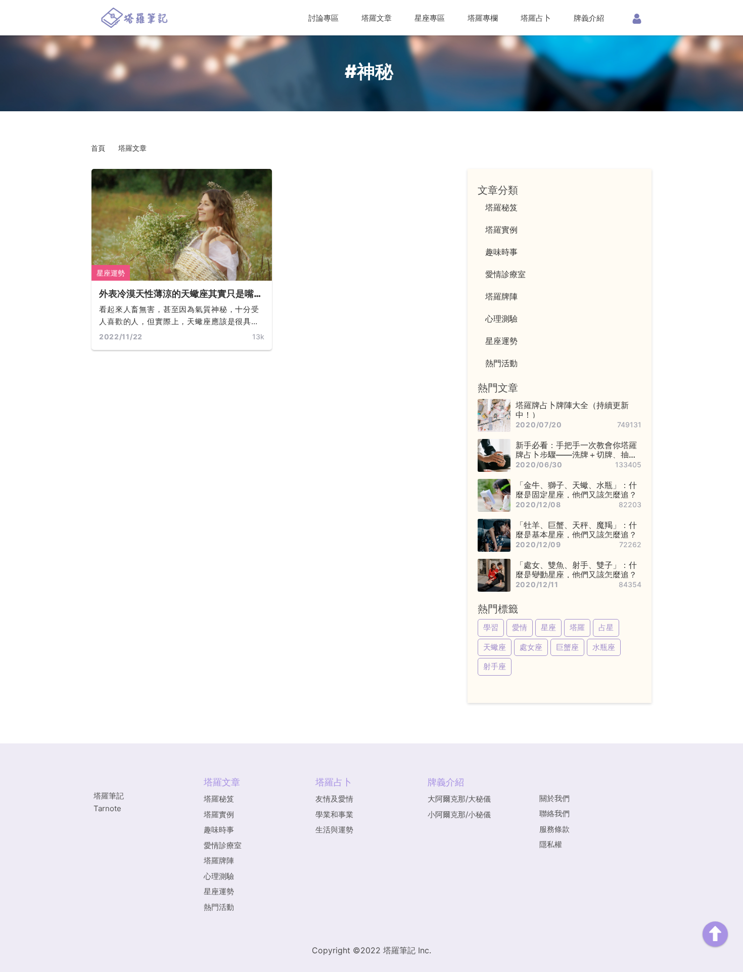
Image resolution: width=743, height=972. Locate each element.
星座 (548, 627)
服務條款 (554, 829)
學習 (490, 627)
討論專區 (323, 18)
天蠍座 (494, 647)
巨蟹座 (567, 647)
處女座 (531, 647)
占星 (606, 627)
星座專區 (429, 18)
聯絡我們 (554, 813)
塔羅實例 (219, 814)
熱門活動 (219, 907)
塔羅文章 (376, 18)
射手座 (494, 666)
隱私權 (550, 844)
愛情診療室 (223, 845)
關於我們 (554, 798)
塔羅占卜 (536, 18)
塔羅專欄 (483, 18)
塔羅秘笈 (219, 799)
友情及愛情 (334, 799)
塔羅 (577, 627)
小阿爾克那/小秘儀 (459, 814)
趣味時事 (219, 829)
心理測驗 (219, 876)
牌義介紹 (589, 18)
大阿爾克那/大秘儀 (459, 799)
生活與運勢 (334, 829)
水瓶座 (603, 647)
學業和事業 (334, 814)
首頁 (98, 148)
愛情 (519, 627)
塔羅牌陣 (219, 860)
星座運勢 (111, 273)
